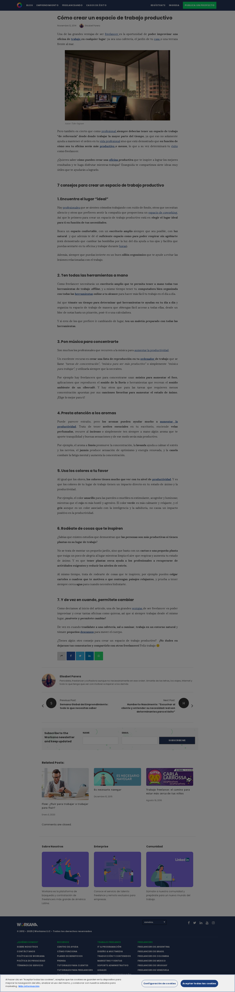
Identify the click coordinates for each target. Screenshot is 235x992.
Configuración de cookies (159, 983)
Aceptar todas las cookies (199, 983)
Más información (28, 986)
